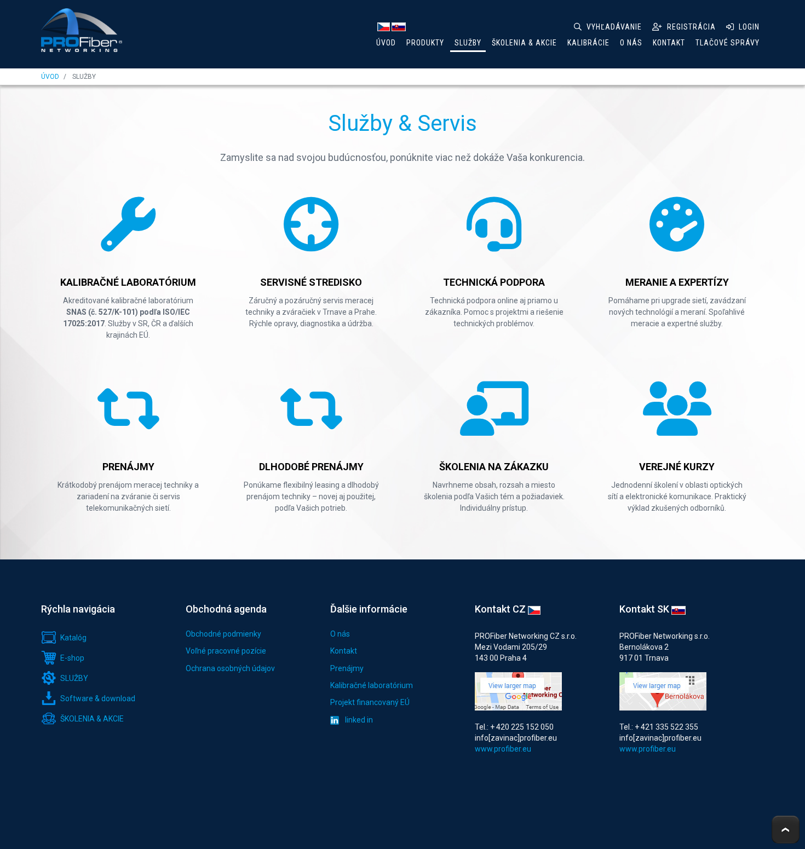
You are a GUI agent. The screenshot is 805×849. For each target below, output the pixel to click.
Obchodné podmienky (223, 634)
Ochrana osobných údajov (230, 668)
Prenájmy (347, 668)
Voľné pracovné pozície (226, 651)
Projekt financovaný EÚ (370, 702)
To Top (786, 830)
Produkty (425, 42)
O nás (631, 42)
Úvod (386, 42)
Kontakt (669, 42)
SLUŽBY (468, 42)
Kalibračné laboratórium (371, 685)
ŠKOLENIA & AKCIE (524, 42)
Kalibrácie (588, 42)
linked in (358, 720)
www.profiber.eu (503, 748)
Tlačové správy (727, 42)
